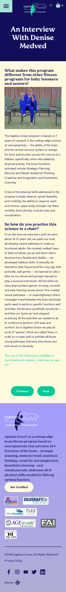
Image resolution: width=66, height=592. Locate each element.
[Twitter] (34, 572)
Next (46, 391)
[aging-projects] (14, 502)
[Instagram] (17, 572)
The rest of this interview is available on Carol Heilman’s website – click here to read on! (32, 360)
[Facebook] (9, 572)
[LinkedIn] (42, 572)
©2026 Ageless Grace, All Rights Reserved (31, 554)
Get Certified (19, 487)
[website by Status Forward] (17, 582)
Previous (22, 391)
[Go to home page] (35, 9)
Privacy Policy (13, 560)
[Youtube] (25, 572)
